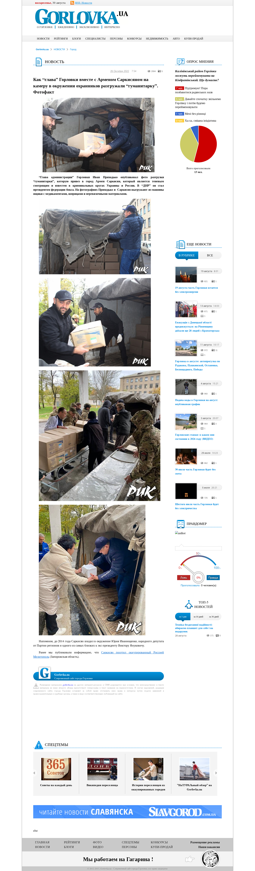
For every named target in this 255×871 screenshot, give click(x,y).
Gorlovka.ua (42, 49)
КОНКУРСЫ (134, 38)
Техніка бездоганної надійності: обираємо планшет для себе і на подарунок (194, 628)
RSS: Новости (83, 2)
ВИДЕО (98, 847)
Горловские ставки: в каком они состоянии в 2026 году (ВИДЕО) (194, 437)
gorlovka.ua (68, 684)
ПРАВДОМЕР (197, 523)
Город (73, 49)
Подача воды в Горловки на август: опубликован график (196, 402)
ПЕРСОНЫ (116, 38)
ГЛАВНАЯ (42, 842)
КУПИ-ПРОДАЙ (193, 38)
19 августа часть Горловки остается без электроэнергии (196, 290)
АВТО (176, 38)
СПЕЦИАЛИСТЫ (95, 38)
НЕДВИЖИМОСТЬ (157, 38)
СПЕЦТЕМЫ (56, 744)
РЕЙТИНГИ (61, 38)
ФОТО (97, 842)
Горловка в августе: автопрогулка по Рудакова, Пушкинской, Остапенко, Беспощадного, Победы (197, 365)
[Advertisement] (181, 14)
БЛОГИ (76, 38)
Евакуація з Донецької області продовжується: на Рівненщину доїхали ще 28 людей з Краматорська (197, 326)
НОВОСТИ (43, 38)
